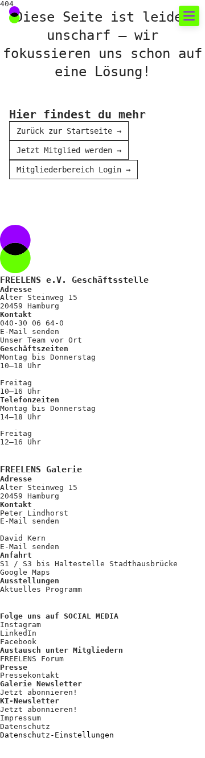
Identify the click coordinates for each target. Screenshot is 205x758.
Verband (43, 283)
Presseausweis (60, 469)
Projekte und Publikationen (97, 344)
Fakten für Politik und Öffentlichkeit (111, 227)
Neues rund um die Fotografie (91, 61)
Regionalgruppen (66, 324)
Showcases (49, 178)
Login (30, 578)
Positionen (51, 262)
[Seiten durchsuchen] (136, 16)
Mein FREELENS (60, 490)
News (34, 117)
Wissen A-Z (51, 531)
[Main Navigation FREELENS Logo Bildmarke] (14, 15)
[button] (161, 16)
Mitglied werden (66, 449)
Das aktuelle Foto (71, 96)
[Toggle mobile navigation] (189, 15)
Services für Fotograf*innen (79, 414)
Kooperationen (60, 510)
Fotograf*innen (63, 303)
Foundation (51, 365)
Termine (43, 137)
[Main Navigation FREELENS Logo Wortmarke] (48, 16)
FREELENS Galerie (68, 158)
